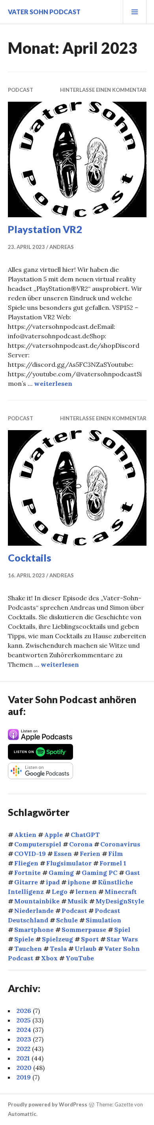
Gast (132, 872)
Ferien (90, 854)
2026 (24, 1011)
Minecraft (121, 891)
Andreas (61, 247)
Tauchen (28, 948)
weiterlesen (53, 383)
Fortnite (27, 872)
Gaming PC (99, 872)
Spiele (24, 939)
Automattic (22, 1114)
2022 (23, 1049)
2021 (23, 1058)
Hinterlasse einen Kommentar (103, 90)
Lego (60, 891)
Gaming (61, 872)
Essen (63, 854)
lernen (86, 891)
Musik (78, 901)
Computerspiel (37, 844)
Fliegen (26, 863)
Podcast (20, 90)
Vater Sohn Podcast (44, 11)
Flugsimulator (69, 863)
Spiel (122, 929)
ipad (53, 882)
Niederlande (34, 910)
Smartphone (34, 929)
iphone (79, 882)
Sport (90, 939)
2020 (24, 1068)
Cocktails (29, 557)
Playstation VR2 (45, 229)
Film (115, 854)
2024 (24, 1030)
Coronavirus (120, 844)
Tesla (58, 948)
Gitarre (26, 882)
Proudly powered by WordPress (47, 1104)
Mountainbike (37, 901)
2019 (24, 1077)
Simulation (103, 920)
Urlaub (85, 948)
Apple (53, 835)
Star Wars (122, 939)
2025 (24, 1020)
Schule (67, 920)
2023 (24, 1039)
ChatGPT (85, 835)
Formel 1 (113, 863)
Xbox (49, 958)
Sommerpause (84, 929)
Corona (80, 844)
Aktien (25, 835)
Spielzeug (57, 939)
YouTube (80, 958)
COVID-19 (30, 854)
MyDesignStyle (120, 901)
